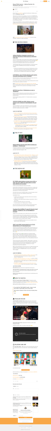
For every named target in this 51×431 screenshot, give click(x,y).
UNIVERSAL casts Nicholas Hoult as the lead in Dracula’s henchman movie (25, 75)
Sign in (49, 1)
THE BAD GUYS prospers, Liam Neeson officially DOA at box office (22, 397)
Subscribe (45, 1)
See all (14, 415)
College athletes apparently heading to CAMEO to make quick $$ (25, 254)
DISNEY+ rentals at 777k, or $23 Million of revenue (23, 211)
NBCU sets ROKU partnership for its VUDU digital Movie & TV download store (24, 225)
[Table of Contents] (0, 215)
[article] (25, 399)
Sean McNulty (20, 13)
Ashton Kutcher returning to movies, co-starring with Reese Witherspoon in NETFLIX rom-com (24, 56)
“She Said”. (34, 83)
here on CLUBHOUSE (19, 378)
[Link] (11, 42)
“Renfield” (29, 76)
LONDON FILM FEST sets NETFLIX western (22, 124)
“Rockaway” (16, 91)
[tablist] (16, 386)
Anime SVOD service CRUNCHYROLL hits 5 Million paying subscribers (26, 259)
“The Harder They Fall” (33, 124)
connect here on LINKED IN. (32, 371)
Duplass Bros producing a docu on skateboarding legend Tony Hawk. (25, 127)
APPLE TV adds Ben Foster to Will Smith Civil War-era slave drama (25, 113)
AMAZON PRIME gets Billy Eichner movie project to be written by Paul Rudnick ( (23, 102)
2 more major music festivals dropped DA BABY (22, 37)
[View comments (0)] (16, 11)
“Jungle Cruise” (34, 209)
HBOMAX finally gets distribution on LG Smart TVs (22, 258)
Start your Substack (23, 427)
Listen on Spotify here (16, 350)
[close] (32, 407)
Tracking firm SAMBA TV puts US (22, 209)
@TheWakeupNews (16, 377)
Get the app (29, 427)
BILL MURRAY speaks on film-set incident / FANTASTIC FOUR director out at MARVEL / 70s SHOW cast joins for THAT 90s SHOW (22, 399)
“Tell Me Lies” (21, 146)
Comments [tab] (14, 386)
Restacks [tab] (17, 386)
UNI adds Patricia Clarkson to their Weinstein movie (24, 83)
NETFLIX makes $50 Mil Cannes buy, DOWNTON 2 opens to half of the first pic (22, 404)
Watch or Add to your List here (32, 282)
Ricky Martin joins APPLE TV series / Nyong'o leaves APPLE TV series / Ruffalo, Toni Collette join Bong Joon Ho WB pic (22, 405)
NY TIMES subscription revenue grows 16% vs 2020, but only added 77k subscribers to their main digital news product (25, 182)
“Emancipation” (16, 114)
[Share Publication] (42, 1)
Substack (22, 429)
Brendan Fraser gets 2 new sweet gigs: (20, 116)
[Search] (41, 1)
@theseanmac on (16, 375)
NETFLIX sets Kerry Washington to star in (24, 90)
